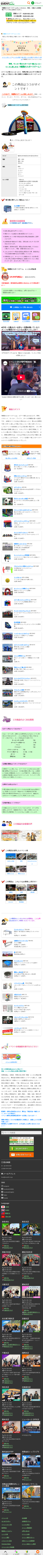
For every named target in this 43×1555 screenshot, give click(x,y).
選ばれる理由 (6, 321)
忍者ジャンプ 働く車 (20, 667)
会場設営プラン (26, 1521)
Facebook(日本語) (8, 1189)
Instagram (6, 1186)
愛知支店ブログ (28, 1314)
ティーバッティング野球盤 (21, 555)
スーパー (10, 901)
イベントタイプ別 (7, 1524)
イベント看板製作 (27, 1527)
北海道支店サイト (29, 1413)
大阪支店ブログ (8, 1310)
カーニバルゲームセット (21, 532)
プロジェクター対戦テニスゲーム (23, 566)
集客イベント (10, 873)
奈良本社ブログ (8, 1247)
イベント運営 (5, 1537)
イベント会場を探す (11, 1062)
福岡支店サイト (28, 1378)
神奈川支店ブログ (9, 1280)
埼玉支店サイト (8, 1413)
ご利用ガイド (27, 1554)
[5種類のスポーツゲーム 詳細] (8, 151)
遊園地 (10, 892)
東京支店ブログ (28, 1247)
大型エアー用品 (31, 458)
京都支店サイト (28, 1346)
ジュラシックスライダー (21, 701)
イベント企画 (25, 1534)
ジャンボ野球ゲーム (19, 655)
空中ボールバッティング (21, 464)
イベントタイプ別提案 (8, 1547)
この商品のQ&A (36, 321)
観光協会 (21, 901)
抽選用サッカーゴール (20, 543)
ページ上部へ (5, 1554)
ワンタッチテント (19, 929)
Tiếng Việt (8, 1216)
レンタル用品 (17, 57)
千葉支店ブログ (8, 1382)
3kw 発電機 (17, 205)
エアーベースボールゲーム (21, 644)
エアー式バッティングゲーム (22, 599)
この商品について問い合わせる (23, 307)
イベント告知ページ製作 (29, 1544)
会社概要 (24, 1518)
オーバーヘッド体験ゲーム (21, 588)
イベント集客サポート (28, 1537)
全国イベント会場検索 (28, 1540)
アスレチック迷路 (19, 690)
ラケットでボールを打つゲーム (23, 510)
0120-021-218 (28, 16)
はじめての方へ (6, 1521)
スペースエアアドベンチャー (22, 678)
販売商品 (4, 1527)
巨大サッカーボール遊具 (21, 498)
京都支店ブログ (28, 1348)
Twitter (5, 1195)
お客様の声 (16, 321)
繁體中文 (7, 1213)
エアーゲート (18, 487)
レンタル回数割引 (26, 321)
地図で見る (6, 1245)
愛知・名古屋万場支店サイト (32, 1312)
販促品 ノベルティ (7, 1531)
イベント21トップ (7, 57)
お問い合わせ (38, 1554)
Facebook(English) (8, 1192)
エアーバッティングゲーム (21, 521)
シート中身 (5, 1534)
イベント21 (5, 1518)
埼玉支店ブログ (8, 1415)
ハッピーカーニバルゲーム (21, 633)
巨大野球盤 (17, 622)
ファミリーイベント (32, 862)
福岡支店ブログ (28, 1380)
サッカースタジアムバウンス (22, 610)
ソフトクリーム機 (19, 983)
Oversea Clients (6, 1544)
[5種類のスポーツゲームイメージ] (21, 137)
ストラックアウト (19, 1005)
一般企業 (32, 892)
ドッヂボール (18, 577)
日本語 (7, 1206)
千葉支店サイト (8, 1380)
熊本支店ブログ (8, 1447)
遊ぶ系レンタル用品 (27, 57)
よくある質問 (16, 1554)
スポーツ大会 (10, 861)
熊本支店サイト (8, 1445)
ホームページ (7, 1477)
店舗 (21, 892)
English (7, 1210)
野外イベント (21, 873)
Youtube (5, 1198)
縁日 (21, 861)
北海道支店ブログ (29, 1415)
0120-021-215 (28, 14)
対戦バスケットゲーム (20, 476)
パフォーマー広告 (7, 1540)
